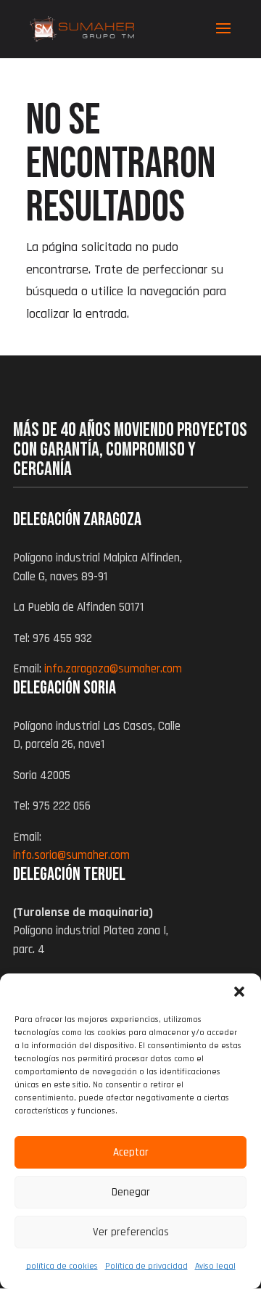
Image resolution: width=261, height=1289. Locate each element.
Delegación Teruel (69, 874)
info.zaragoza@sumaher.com (113, 669)
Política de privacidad (146, 1266)
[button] (239, 991)
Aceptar (131, 1152)
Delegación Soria (64, 688)
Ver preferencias (131, 1232)
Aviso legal (215, 1266)
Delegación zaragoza (77, 519)
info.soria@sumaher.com (71, 855)
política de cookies (62, 1266)
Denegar (131, 1192)
